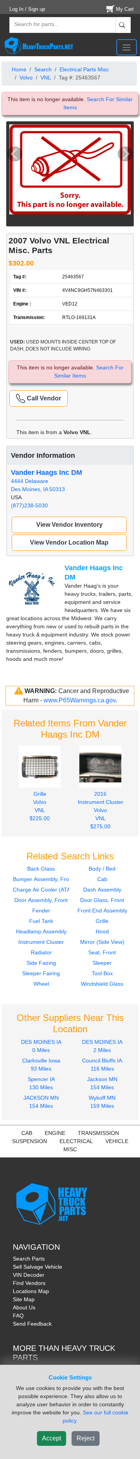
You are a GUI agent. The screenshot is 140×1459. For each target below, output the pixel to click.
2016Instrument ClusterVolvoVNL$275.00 (100, 810)
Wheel (41, 984)
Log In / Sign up (27, 9)
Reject (85, 1438)
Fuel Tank (41, 921)
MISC (70, 1149)
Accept (51, 1438)
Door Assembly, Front (41, 900)
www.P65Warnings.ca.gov (80, 700)
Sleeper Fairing (41, 973)
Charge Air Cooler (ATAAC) (46, 889)
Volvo (26, 77)
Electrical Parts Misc (84, 69)
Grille (102, 921)
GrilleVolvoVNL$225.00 (40, 806)
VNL (45, 77)
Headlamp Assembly (41, 931)
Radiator (41, 952)
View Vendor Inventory (69, 524)
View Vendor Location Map (69, 542)
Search (43, 69)
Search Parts (29, 1258)
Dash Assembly (102, 889)
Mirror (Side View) (102, 942)
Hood (102, 931)
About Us (24, 1307)
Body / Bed (102, 869)
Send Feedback (32, 1324)
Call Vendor (43, 398)
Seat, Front (102, 952)
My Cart (125, 9)
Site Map (24, 1299)
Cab (102, 879)
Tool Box (102, 973)
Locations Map (31, 1291)
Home (19, 69)
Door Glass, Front (102, 900)
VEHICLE (116, 1141)
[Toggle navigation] (126, 47)
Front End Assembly (102, 910)
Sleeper (102, 963)
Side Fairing (41, 963)
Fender (41, 910)
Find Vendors (29, 1283)
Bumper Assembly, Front (43, 879)
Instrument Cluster (41, 942)
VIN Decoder (28, 1275)
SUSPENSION (29, 1141)
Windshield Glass (102, 984)
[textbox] (33, 25)
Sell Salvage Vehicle (37, 1267)
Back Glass (41, 869)
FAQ (18, 1315)
